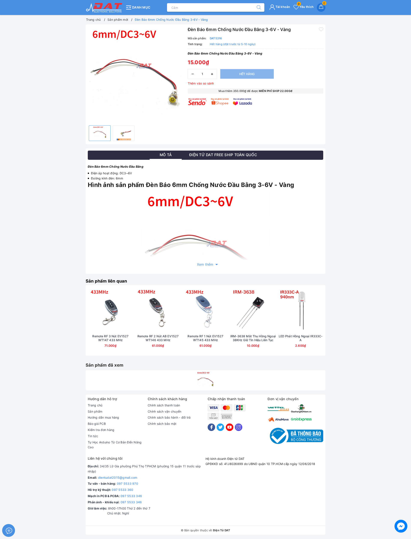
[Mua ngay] (90, 311)
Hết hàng (247, 74)
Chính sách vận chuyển (164, 411)
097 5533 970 (127, 483)
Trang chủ (95, 405)
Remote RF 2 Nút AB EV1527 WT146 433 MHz (158, 338)
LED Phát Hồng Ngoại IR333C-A (301, 338)
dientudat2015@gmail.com (117, 477)
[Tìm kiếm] (256, 7)
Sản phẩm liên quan (106, 281)
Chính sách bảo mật (162, 423)
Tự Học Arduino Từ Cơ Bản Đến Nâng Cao (114, 444)
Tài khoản (282, 7)
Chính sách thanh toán (164, 405)
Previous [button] (76, 323)
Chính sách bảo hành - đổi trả (169, 417)
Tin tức (93, 436)
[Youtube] (229, 427)
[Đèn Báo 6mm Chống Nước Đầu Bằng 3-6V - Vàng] (205, 380)
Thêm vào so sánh (201, 83)
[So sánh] (130, 311)
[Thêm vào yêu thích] (321, 29)
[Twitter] (220, 427)
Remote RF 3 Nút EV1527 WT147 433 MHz (110, 338)
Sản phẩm (95, 411)
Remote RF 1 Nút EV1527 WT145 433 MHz (205, 338)
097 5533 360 (122, 490)
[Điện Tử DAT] (104, 7)
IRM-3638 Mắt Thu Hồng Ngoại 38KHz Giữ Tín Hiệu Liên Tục (253, 338)
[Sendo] (197, 101)
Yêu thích (306, 7)
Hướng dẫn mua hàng (103, 417)
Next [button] (335, 323)
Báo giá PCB (97, 423)
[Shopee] (220, 101)
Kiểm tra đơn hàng (101, 430)
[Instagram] (238, 427)
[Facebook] (211, 427)
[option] (135, 74)
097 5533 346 (131, 496)
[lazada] (242, 101)
